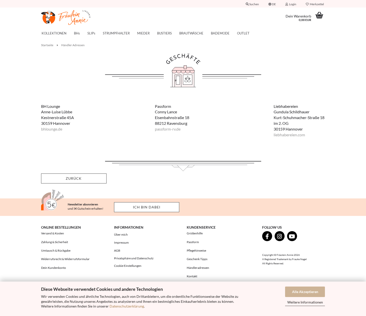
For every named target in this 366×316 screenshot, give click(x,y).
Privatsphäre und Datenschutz (134, 258)
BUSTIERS (164, 33)
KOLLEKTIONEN (54, 33)
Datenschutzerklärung (127, 306)
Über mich (121, 234)
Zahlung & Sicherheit (54, 242)
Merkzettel (316, 4)
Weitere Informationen (305, 302)
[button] (272, 3)
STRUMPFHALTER (116, 33)
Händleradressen (198, 268)
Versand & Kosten (52, 233)
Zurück (74, 178)
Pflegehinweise (196, 250)
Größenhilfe (195, 233)
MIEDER (143, 33)
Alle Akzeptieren (305, 292)
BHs (77, 33)
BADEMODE (220, 33)
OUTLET (243, 33)
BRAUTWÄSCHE (191, 33)
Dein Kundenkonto (53, 268)
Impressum (121, 242)
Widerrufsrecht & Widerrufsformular (65, 259)
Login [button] (292, 4)
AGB (117, 250)
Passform (193, 242)
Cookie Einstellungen (127, 266)
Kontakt (192, 276)
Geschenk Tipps (197, 259)
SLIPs (91, 33)
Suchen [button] (254, 4)
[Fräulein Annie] (74, 17)
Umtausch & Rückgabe (55, 250)
